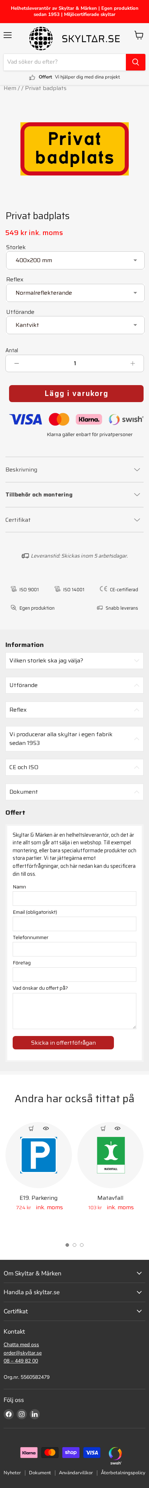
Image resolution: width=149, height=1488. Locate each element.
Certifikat (18, 520)
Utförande (20, 311)
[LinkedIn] (35, 1414)
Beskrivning (21, 470)
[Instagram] (22, 1414)
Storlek (16, 247)
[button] (67, 1245)
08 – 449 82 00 (21, 1360)
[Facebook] (9, 1414)
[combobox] (65, 62)
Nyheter (12, 1473)
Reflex (15, 279)
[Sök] (135, 62)
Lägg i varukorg (76, 393)
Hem (10, 88)
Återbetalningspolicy (123, 1473)
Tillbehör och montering (39, 495)
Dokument (40, 1473)
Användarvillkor (76, 1473)
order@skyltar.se (23, 1353)
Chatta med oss (21, 1344)
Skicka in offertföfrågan (63, 1042)
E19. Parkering (39, 1197)
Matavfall (110, 1197)
